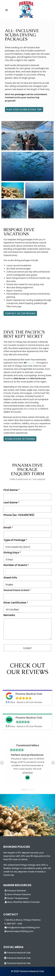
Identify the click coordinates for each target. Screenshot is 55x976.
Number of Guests (16, 565)
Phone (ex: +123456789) (19, 515)
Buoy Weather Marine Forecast (23, 901)
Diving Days (12, 552)
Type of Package (15, 540)
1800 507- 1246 (14, 923)
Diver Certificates (16, 602)
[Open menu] (6, 10)
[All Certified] (28, 609)
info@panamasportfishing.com (23, 927)
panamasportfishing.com (20, 931)
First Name (11, 490)
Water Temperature (17, 898)
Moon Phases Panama (19, 894)
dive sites (31, 362)
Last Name (11, 502)
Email (8, 527)
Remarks (9, 615)
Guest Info (10, 577)
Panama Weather (16, 890)
